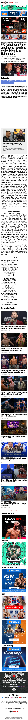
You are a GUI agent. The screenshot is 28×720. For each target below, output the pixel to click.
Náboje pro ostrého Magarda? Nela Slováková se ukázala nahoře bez (11, 349)
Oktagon (11, 80)
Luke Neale (23, 141)
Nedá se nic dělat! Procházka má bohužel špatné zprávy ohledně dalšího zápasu (13, 327)
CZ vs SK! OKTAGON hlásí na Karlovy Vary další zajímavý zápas (13, 459)
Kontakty (22, 706)
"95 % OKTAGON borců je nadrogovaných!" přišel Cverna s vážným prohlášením (13, 503)
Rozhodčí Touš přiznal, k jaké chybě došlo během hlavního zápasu (14, 415)
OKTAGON (8, 345)
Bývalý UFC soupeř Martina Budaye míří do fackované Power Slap (14, 481)
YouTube (23, 697)
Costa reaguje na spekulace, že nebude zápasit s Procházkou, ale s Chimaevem (13, 371)
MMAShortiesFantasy (18, 708)
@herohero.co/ (18, 686)
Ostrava (16, 80)
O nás (5, 708)
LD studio (21, 718)
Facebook (6, 697)
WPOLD (14, 56)
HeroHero (10, 708)
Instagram (15, 697)
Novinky (3, 80)
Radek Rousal (21, 141)
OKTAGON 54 (22, 80)
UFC (7, 323)
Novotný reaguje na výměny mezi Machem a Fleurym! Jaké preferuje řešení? (14, 393)
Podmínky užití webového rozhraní (11, 717)
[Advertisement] (14, 113)
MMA (8, 80)
